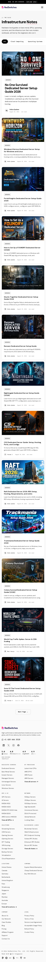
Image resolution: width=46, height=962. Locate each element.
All (5, 41)
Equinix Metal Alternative (33, 867)
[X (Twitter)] (8, 745)
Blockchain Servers (31, 829)
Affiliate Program (7, 932)
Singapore (5, 890)
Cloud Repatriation (8, 859)
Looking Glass (29, 820)
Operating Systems (35, 41)
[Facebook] (18, 745)
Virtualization (6, 855)
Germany (5, 874)
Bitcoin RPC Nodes (30, 845)
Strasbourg (6, 887)
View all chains (30, 849)
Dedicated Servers (8, 768)
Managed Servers (8, 778)
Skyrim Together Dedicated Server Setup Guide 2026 (21, 298)
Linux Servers (6, 785)
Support (5, 935)
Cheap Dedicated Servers (33, 870)
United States (6, 867)
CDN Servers (6, 832)
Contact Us (6, 939)
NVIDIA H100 (6, 803)
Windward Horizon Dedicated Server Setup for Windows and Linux (22, 150)
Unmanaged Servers (9, 782)
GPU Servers (6, 797)
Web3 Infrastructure (31, 832)
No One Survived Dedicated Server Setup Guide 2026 (21, 88)
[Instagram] (13, 745)
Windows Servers (8, 788)
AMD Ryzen (28, 775)
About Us (5, 916)
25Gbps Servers (30, 800)
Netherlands (6, 877)
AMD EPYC (28, 772)
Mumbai (4, 897)
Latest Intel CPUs (30, 768)
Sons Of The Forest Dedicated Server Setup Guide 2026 (22, 689)
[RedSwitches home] (9, 7)
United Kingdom (7, 880)
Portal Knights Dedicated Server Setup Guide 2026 (23, 199)
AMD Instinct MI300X (9, 817)
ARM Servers (28, 778)
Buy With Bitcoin (30, 874)
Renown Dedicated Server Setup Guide (20, 346)
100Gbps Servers (30, 803)
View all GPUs (7, 820)
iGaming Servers (7, 839)
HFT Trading (6, 842)
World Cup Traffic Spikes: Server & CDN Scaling (20, 640)
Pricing (4, 929)
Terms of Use (29, 919)
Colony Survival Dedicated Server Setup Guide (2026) (20, 591)
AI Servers (5, 800)
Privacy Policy (29, 916)
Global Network (29, 817)
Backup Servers (7, 852)
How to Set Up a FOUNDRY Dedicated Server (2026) (22, 249)
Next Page (23, 712)
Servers (8, 80)
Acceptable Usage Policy (33, 925)
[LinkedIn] (4, 745)
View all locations (8, 907)
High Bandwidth (29, 807)
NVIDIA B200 (6, 813)
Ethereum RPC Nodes (31, 842)
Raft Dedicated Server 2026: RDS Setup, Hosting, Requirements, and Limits (20, 492)
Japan (4, 894)
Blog (3, 925)
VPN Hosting (6, 845)
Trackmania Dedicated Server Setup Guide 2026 (21, 542)
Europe (4, 904)
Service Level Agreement (33, 922)
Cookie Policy (29, 932)
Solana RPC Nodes (30, 839)
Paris (3, 884)
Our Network (6, 919)
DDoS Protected (30, 813)
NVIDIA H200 (6, 807)
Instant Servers (7, 775)
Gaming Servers (7, 835)
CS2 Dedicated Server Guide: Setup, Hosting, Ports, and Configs (22, 443)
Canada (4, 870)
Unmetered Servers (31, 810)
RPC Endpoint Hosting (32, 835)
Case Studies (6, 922)
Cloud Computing (17, 41)
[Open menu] (42, 7)
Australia (5, 900)
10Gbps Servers (30, 797)
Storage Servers (7, 849)
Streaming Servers (8, 829)
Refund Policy (29, 929)
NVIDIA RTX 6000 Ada (9, 810)
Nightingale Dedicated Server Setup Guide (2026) (21, 394)
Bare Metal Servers (8, 772)
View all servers (30, 782)
